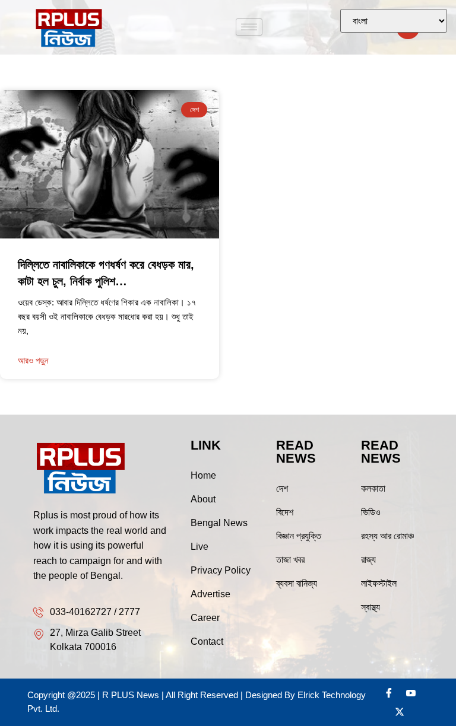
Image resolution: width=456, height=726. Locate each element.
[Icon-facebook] (388, 692)
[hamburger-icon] (249, 27)
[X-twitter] (399, 711)
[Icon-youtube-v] (410, 692)
